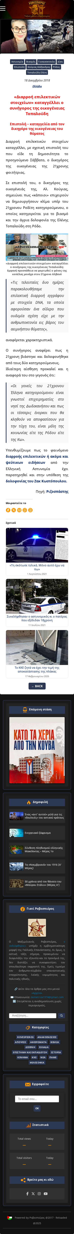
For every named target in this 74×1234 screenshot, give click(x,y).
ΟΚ (37, 1108)
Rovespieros (25, 1037)
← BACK (37, 686)
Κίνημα (22, 1057)
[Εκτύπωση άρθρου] (30, 510)
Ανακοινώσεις (47, 1037)
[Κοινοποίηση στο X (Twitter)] (13, 510)
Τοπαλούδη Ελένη (37, 72)
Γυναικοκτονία (46, 61)
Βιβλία (54, 1042)
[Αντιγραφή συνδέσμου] (24, 510)
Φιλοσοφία (37, 1062)
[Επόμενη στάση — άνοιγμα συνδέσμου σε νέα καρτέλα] (37, 750)
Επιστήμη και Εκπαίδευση (30, 1052)
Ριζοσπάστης (57, 491)
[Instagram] (39, 1194)
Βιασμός (30, 61)
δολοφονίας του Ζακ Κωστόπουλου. (36, 481)
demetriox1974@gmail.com (47, 997)
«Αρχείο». (37, 993)
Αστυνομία (17, 61)
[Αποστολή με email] (19, 510)
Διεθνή (30, 1047)
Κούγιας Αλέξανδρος (39, 67)
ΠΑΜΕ (53, 1057)
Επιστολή (19, 67)
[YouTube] (46, 1194)
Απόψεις (20, 1042)
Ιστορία (56, 1052)
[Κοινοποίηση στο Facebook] (8, 510)
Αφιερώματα (38, 1042)
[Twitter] (33, 1194)
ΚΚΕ (34, 1057)
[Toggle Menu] (2, 8)
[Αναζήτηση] (61, 1015)
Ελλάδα (37, 86)
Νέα (42, 1057)
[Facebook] (27, 1194)
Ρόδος (56, 67)
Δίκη (60, 61)
